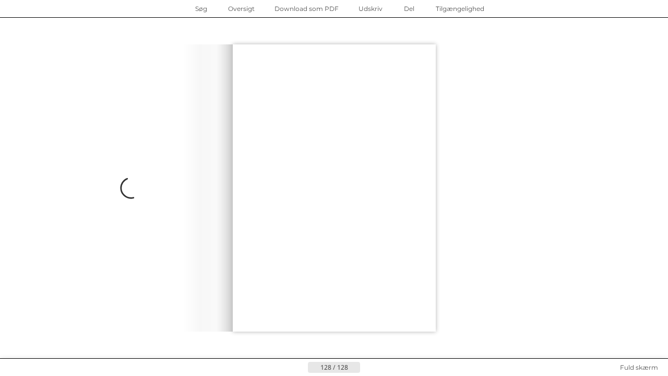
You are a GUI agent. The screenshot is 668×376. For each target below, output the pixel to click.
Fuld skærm (639, 367)
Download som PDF (307, 9)
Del (409, 9)
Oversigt (241, 9)
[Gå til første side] (283, 367)
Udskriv (371, 9)
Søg (201, 9)
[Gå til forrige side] (299, 367)
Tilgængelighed (460, 9)
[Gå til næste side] (116, 188)
